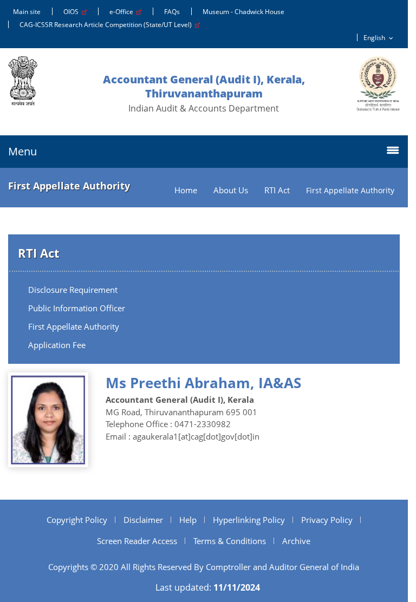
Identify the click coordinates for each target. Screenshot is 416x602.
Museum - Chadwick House (243, 11)
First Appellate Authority (73, 326)
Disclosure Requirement (73, 289)
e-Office (122, 11)
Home (185, 190)
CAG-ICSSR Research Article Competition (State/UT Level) (107, 24)
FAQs (172, 11)
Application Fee (57, 344)
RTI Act (277, 190)
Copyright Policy (77, 519)
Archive (296, 540)
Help (188, 519)
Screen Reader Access (137, 540)
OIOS (72, 11)
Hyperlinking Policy (249, 519)
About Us (230, 190)
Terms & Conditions (229, 540)
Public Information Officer (76, 308)
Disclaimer (143, 519)
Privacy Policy (327, 519)
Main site (27, 11)
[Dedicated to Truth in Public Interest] (378, 83)
